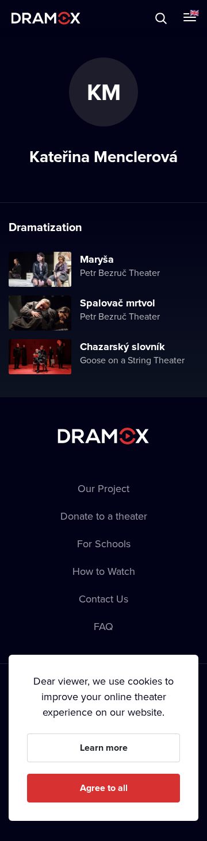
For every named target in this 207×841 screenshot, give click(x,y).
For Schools (104, 543)
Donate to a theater (103, 516)
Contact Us (103, 599)
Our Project (103, 488)
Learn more (104, 747)
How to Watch (103, 571)
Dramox (46, 18)
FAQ (103, 626)
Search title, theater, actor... (80, 18)
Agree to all (104, 787)
